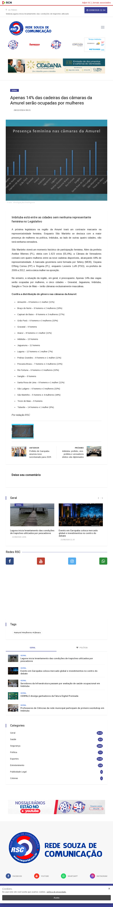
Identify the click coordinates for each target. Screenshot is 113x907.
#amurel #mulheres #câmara (27, 632)
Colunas (14, 778)
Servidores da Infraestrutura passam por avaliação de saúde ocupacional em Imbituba (60, 685)
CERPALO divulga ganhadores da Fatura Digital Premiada (49, 696)
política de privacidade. (56, 892)
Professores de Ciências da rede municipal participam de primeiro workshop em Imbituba (62, 709)
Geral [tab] (32, 647)
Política (13, 752)
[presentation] (98, 498)
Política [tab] (83, 647)
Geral (14, 90)
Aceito (56, 898)
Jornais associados (101, 2)
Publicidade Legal (18, 772)
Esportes (14, 759)
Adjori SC (86, 2)
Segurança (15, 746)
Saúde (13, 739)
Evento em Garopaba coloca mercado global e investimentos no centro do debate (78, 533)
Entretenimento (17, 765)
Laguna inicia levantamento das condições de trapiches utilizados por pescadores (39, 14)
